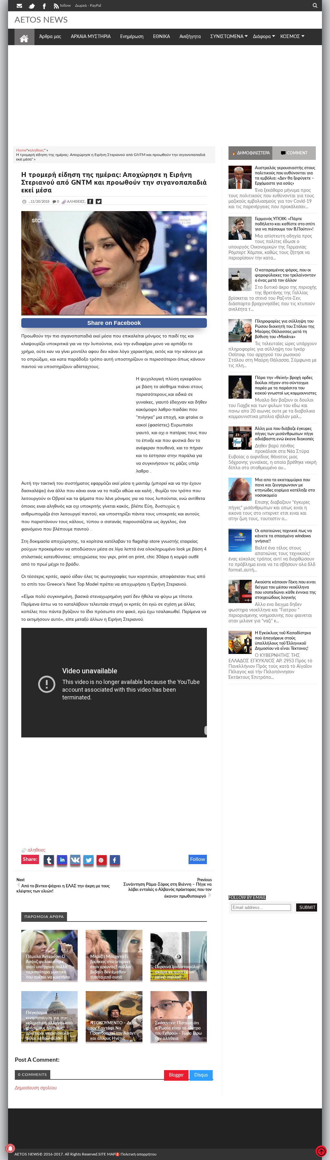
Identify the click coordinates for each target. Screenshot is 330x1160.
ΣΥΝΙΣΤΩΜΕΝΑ (226, 36)
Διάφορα (262, 36)
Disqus (201, 1075)
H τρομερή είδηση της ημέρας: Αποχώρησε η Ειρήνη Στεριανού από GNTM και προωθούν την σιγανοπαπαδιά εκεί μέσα (114, 183)
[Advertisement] (165, 95)
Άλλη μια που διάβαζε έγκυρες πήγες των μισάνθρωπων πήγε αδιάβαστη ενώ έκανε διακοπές (284, 434)
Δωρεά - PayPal (88, 5)
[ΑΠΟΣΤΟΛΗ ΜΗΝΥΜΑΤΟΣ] (20, 5)
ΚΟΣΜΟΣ (290, 36)
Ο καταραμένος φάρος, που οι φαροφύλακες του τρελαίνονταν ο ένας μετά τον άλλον (285, 275)
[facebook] (44, 5)
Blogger (176, 1075)
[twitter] (31, 5)
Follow (197, 859)
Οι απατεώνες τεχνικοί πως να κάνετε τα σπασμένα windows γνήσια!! (283, 536)
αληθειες (36, 850)
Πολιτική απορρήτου (139, 1154)
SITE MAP (106, 1154)
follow (65, 5)
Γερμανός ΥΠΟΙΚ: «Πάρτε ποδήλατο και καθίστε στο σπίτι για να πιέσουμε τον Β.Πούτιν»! (285, 224)
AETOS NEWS (41, 20)
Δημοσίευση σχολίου (36, 1088)
